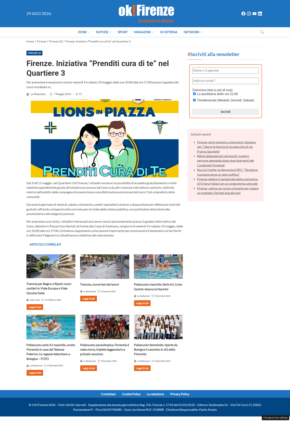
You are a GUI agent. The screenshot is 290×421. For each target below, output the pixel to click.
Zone (82, 32)
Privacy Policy (179, 394)
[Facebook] (243, 14)
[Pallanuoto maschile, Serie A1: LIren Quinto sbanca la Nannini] (158, 266)
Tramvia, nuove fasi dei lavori (99, 284)
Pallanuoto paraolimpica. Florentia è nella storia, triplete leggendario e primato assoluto (104, 349)
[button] (262, 32)
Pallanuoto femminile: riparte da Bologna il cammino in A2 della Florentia (156, 349)
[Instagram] (249, 14)
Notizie (102, 32)
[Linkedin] (260, 14)
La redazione (155, 394)
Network (191, 32)
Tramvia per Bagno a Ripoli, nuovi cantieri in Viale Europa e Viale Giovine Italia (48, 288)
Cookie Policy (131, 394)
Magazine (142, 32)
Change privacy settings (275, 417)
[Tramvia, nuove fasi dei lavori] (104, 266)
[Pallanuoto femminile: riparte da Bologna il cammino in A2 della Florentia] (158, 327)
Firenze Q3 (34, 52)
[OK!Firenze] (146, 13)
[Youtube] (254, 14)
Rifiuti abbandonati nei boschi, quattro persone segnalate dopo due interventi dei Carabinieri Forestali (225, 160)
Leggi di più (35, 307)
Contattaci (108, 394)
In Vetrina (168, 32)
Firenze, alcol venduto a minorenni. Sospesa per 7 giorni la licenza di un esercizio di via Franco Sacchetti (226, 146)
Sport (123, 32)
